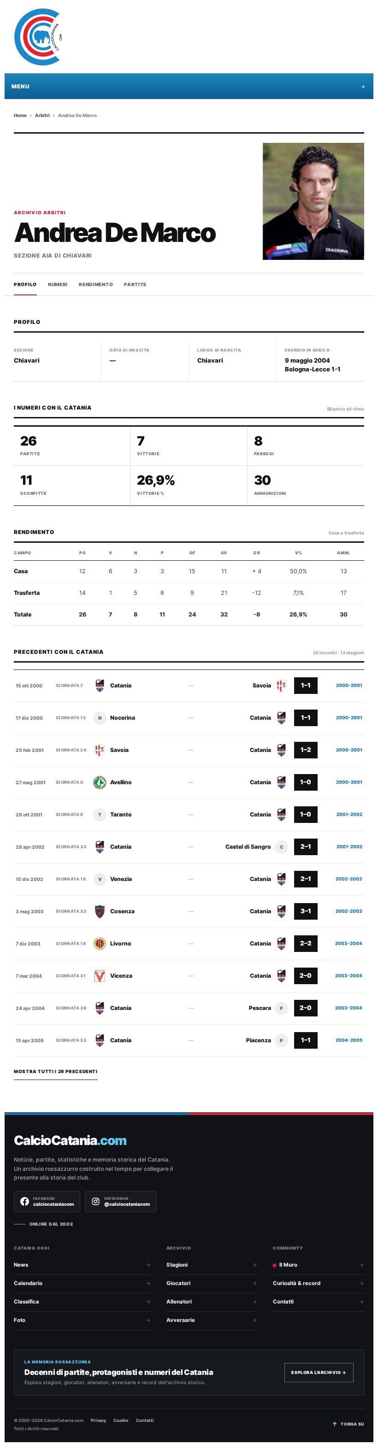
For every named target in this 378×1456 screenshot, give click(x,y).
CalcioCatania (70, 1140)
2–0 (306, 975)
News (21, 1265)
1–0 (305, 782)
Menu (21, 86)
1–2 (306, 749)
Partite (135, 284)
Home (20, 115)
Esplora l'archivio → (319, 1372)
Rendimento (96, 284)
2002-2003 (349, 878)
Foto (19, 1320)
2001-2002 (349, 814)
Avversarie (180, 1320)
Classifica (26, 1301)
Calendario (28, 1283)
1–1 (306, 685)
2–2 (306, 943)
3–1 (306, 911)
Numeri (58, 284)
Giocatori (178, 1283)
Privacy (98, 1420)
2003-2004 (348, 943)
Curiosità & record (296, 1283)
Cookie (121, 1420)
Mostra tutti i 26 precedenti (56, 1071)
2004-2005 (349, 1040)
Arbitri (42, 115)
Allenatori (179, 1301)
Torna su (352, 1424)
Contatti (283, 1301)
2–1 (306, 846)
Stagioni (177, 1265)
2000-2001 (349, 685)
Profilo (25, 284)
